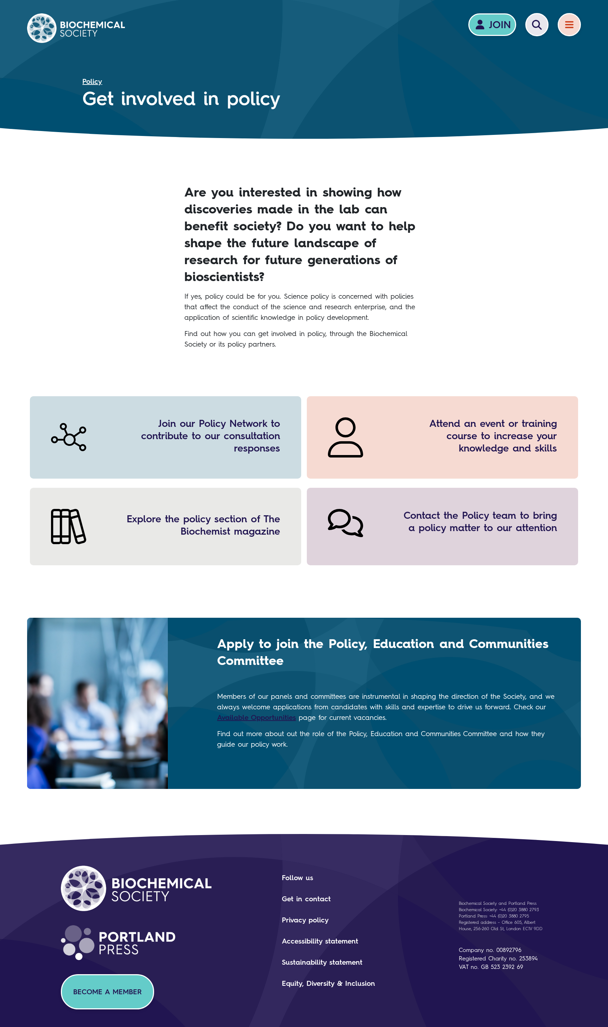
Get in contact (306, 899)
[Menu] (569, 24)
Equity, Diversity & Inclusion (328, 983)
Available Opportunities (256, 717)
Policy (92, 81)
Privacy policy (305, 920)
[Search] (537, 24)
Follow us (297, 877)
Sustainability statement (322, 962)
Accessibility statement (320, 941)
